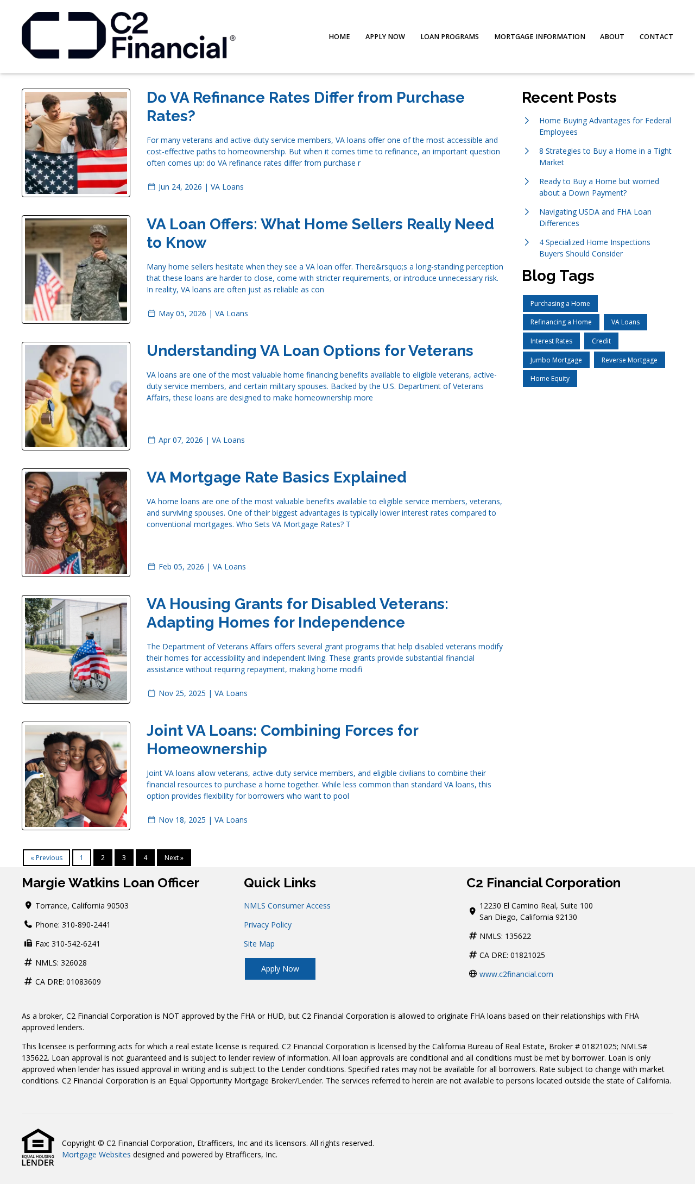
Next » (174, 857)
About (612, 36)
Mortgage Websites (96, 1154)
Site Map (259, 943)
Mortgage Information (539, 36)
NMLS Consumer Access (287, 905)
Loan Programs (449, 36)
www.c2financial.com (516, 974)
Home (339, 36)
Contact (656, 36)
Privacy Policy (268, 924)
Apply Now (385, 36)
